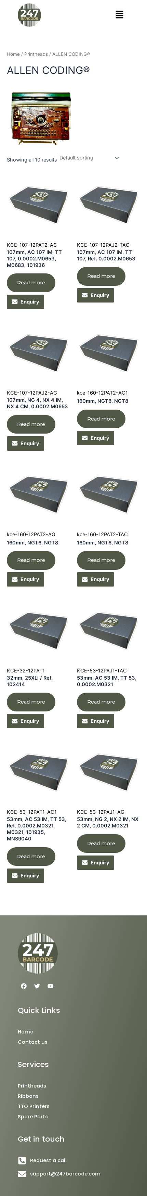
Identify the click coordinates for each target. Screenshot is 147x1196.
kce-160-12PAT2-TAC (102, 534)
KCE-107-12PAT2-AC (32, 245)
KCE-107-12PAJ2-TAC (103, 245)
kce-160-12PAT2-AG (31, 534)
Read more (31, 283)
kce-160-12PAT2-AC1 (102, 393)
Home (13, 54)
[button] (119, 15)
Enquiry (30, 302)
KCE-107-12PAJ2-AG (32, 393)
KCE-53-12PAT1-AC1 (32, 812)
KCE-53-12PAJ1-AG (100, 812)
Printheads (36, 54)
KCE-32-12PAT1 (26, 671)
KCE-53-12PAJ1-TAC (102, 671)
